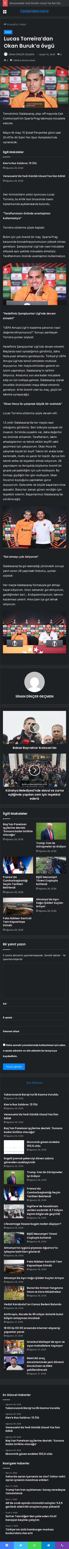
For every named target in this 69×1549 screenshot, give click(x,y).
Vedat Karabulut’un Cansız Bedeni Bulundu (32, 1304)
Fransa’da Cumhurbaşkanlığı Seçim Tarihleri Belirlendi (15, 882)
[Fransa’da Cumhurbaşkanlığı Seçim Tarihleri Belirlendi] (18, 865)
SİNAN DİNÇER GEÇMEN (21, 54)
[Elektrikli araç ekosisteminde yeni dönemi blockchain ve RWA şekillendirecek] (14, 1363)
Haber (22, 24)
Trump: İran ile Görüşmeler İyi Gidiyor (51, 844)
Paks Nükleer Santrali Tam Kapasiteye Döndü (17, 921)
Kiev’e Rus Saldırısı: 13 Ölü (20, 163)
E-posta (8, 1017)
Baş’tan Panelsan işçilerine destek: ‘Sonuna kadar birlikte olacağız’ (18, 829)
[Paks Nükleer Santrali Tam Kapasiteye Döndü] (18, 906)
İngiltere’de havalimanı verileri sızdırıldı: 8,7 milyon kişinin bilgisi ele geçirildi (45, 1210)
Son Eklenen (34, 1082)
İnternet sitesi (11, 1031)
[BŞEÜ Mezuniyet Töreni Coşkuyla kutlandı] (51, 865)
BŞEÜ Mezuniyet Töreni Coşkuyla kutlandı (47, 880)
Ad (5, 1003)
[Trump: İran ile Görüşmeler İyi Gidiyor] (51, 831)
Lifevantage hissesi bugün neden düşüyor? (32, 1224)
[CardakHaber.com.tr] (34, 11)
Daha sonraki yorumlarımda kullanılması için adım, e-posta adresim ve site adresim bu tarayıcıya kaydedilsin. (34, 1051)
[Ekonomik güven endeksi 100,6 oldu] (14, 1147)
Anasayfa (11, 24)
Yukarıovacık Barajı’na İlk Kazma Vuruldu (31, 1094)
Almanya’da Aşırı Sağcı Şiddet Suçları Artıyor (49, 902)
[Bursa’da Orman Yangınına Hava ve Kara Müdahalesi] (14, 1293)
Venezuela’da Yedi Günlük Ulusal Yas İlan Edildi (36, 3)
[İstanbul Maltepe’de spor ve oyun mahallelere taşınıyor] (14, 1347)
